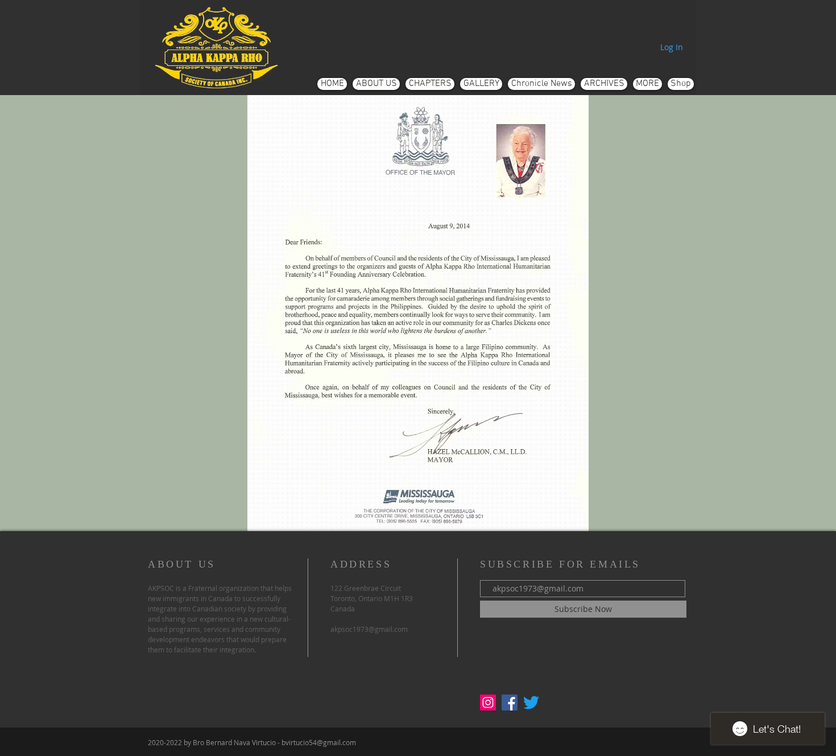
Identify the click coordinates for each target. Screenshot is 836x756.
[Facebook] (510, 702)
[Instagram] (488, 702)
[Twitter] (531, 702)
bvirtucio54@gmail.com (319, 742)
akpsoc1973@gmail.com (369, 629)
